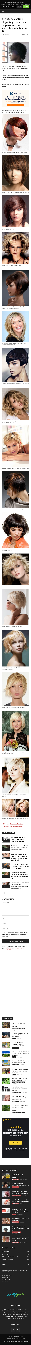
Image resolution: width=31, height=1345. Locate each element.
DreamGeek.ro (6, 1279)
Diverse (13, 1038)
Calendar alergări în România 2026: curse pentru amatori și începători (20, 1071)
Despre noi (9, 1336)
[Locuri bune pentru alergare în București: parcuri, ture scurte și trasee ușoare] (6, 1054)
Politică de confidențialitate (13, 1338)
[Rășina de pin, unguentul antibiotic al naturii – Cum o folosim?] (6, 1025)
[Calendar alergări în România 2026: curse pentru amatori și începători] (6, 1071)
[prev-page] (3, 893)
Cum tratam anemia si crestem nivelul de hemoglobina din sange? (20, 1238)
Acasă (3, 15)
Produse (14, 1214)
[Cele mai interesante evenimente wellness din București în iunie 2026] (6, 1045)
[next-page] (5, 893)
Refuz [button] (13, 6)
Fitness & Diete (15, 1064)
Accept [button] (26, 6)
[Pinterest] (11, 38)
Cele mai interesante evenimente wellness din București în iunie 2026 (18, 1044)
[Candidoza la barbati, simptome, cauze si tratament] (6, 1185)
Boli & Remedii (15, 1047)
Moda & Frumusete (11, 15)
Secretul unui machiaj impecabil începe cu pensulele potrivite (18, 839)
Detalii (19, 6)
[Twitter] (7, 38)
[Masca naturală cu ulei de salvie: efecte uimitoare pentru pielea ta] (6, 848)
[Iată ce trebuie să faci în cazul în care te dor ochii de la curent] (6, 1221)
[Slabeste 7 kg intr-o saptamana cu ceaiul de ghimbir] (6, 1176)
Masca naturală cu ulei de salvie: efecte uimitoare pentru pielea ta (19, 848)
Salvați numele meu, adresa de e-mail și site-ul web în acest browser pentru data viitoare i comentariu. (15, 934)
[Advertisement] (15, 981)
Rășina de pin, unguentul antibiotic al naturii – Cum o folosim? (19, 1024)
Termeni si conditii (18, 1336)
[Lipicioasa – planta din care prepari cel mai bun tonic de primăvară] (6, 1081)
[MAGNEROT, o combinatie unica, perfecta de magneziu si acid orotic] (6, 1210)
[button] (3, 11)
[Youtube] (18, 1330)
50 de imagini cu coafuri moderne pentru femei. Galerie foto (20, 1228)
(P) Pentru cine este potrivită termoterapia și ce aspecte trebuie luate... (20, 1035)
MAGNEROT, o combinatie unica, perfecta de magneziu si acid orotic (20, 1211)
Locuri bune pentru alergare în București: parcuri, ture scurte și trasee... (20, 1053)
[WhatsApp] (15, 38)
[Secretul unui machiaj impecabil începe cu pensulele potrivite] (6, 839)
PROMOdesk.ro (6, 1272)
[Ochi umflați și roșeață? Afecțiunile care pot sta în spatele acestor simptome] (6, 1098)
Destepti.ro (5, 1277)
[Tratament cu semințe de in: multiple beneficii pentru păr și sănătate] (6, 866)
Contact (23, 1338)
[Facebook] (3, 38)
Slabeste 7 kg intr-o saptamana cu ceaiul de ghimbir (18, 1175)
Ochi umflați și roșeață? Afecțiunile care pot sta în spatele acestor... (19, 1098)
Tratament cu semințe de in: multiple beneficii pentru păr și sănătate (20, 866)
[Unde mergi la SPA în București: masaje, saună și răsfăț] (6, 1063)
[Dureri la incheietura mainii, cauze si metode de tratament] (6, 1202)
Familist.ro (5, 1281)
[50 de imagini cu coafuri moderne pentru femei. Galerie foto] (6, 1229)
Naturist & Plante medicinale (18, 1028)
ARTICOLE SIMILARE (8, 833)
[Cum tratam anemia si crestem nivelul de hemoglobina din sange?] (6, 1239)
